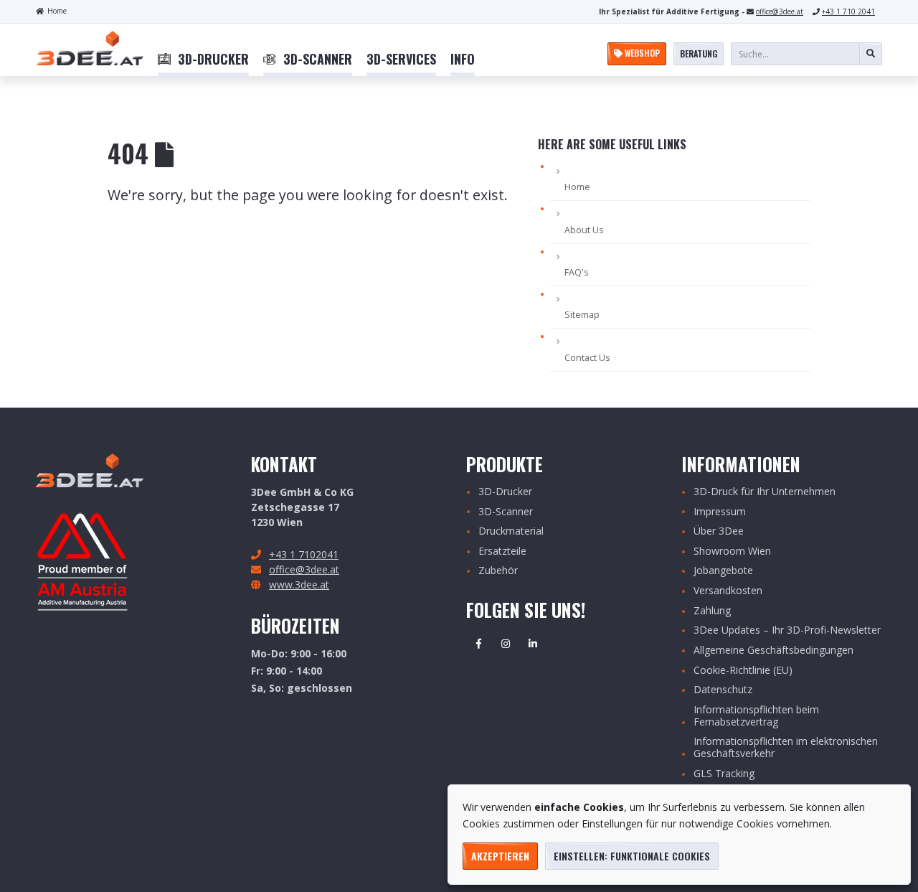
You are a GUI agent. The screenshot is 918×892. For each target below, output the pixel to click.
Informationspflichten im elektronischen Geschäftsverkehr (786, 748)
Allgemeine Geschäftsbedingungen (773, 650)
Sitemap (582, 315)
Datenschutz (723, 690)
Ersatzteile (502, 551)
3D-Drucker (505, 492)
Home (57, 11)
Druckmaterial (511, 531)
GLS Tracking (724, 774)
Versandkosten (728, 591)
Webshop (641, 53)
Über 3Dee (719, 531)
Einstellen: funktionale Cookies (632, 855)
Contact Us (587, 358)
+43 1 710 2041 (848, 11)
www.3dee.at (299, 584)
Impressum (720, 512)
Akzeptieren (500, 855)
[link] (203, 59)
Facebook (478, 643)
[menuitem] (203, 59)
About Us (584, 230)
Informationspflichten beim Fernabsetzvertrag (756, 716)
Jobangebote (723, 571)
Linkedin (533, 643)
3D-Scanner (505, 512)
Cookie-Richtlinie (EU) (743, 671)
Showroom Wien (732, 551)
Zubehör (498, 571)
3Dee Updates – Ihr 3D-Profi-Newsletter (787, 630)
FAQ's (576, 272)
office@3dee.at (779, 11)
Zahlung (712, 611)
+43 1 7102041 (304, 554)
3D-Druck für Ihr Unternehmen (765, 492)
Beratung (698, 53)
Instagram (505, 643)
